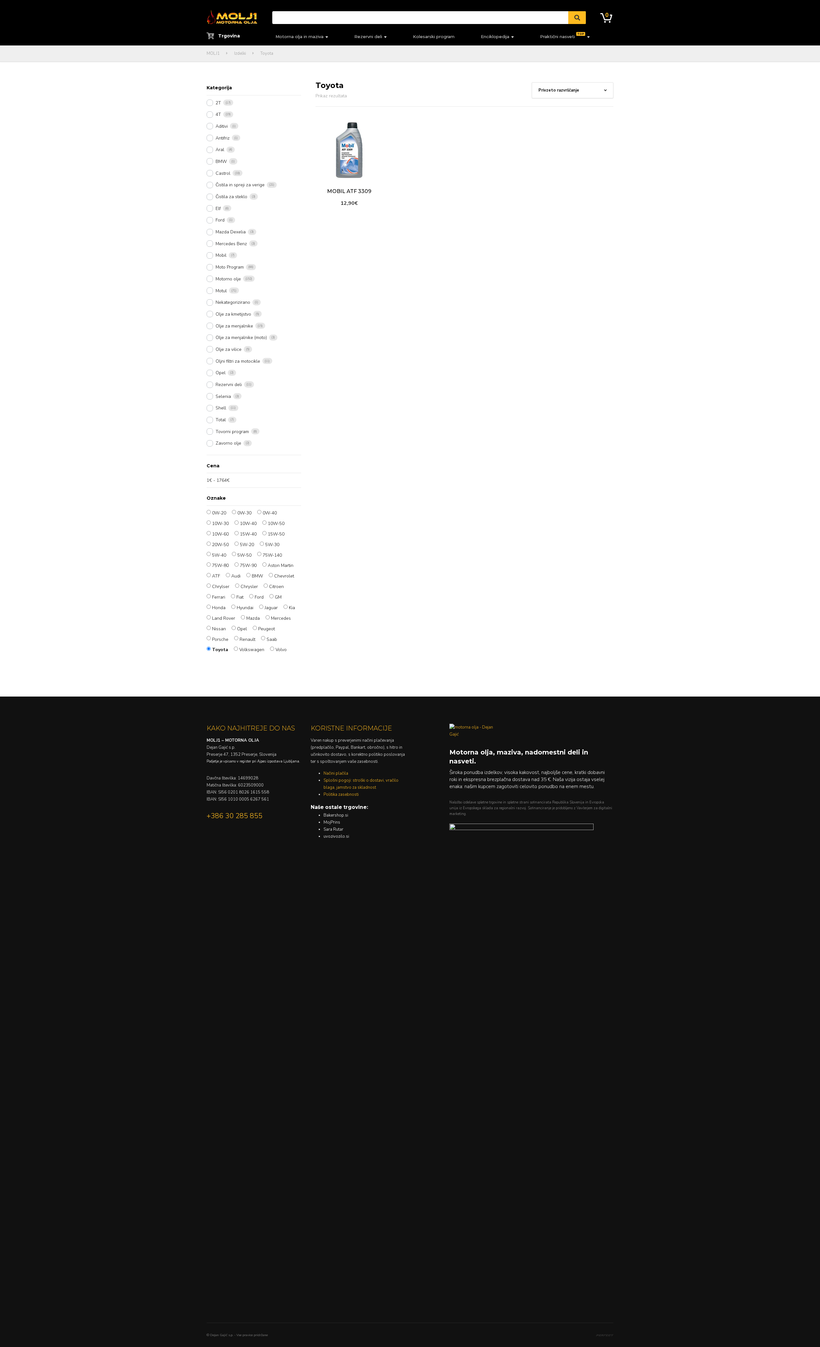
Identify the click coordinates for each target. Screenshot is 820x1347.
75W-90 (248, 565)
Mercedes (281, 618)
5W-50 (244, 555)
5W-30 (272, 545)
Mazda (253, 618)
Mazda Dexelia (231, 232)
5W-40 (219, 555)
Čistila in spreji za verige (240, 185)
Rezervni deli (368, 36)
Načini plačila (336, 773)
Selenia (223, 396)
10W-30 (220, 523)
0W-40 (270, 513)
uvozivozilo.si (336, 836)
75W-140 (272, 555)
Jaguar (271, 608)
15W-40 (248, 534)
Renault (247, 639)
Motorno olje (228, 279)
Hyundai (245, 608)
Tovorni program (232, 432)
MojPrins (332, 822)
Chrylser (220, 587)
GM (278, 597)
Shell (221, 408)
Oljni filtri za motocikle (238, 361)
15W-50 (276, 534)
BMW (221, 161)
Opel (221, 373)
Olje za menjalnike (234, 326)
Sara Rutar (333, 829)
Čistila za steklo (231, 197)
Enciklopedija (495, 36)
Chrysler (249, 587)
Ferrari (218, 597)
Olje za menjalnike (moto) (241, 338)
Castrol (223, 173)
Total (221, 420)
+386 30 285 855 (234, 816)
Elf (218, 209)
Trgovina (228, 36)
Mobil (221, 255)
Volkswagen (251, 650)
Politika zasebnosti (341, 794)
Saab (271, 639)
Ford (220, 220)
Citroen (276, 587)
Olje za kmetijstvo (233, 314)
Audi (236, 576)
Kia (292, 608)
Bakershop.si (336, 815)
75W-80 (220, 565)
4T (218, 114)
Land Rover (223, 618)
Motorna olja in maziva (299, 36)
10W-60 (220, 534)
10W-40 (248, 523)
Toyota (220, 650)
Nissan (219, 629)
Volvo (281, 650)
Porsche (220, 639)
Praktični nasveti (562, 35)
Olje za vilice (229, 349)
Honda (219, 608)
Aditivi (222, 126)
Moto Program (230, 267)
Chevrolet (284, 576)
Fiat (239, 597)
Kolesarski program (434, 36)
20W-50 (220, 545)
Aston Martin (280, 565)
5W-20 (247, 545)
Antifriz (223, 138)
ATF (216, 576)
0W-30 (244, 513)
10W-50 (276, 523)
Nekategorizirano (233, 302)
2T (218, 103)
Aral (220, 150)
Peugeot (266, 629)
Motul (221, 291)
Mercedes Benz (231, 244)
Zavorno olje (228, 443)
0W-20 (219, 513)
